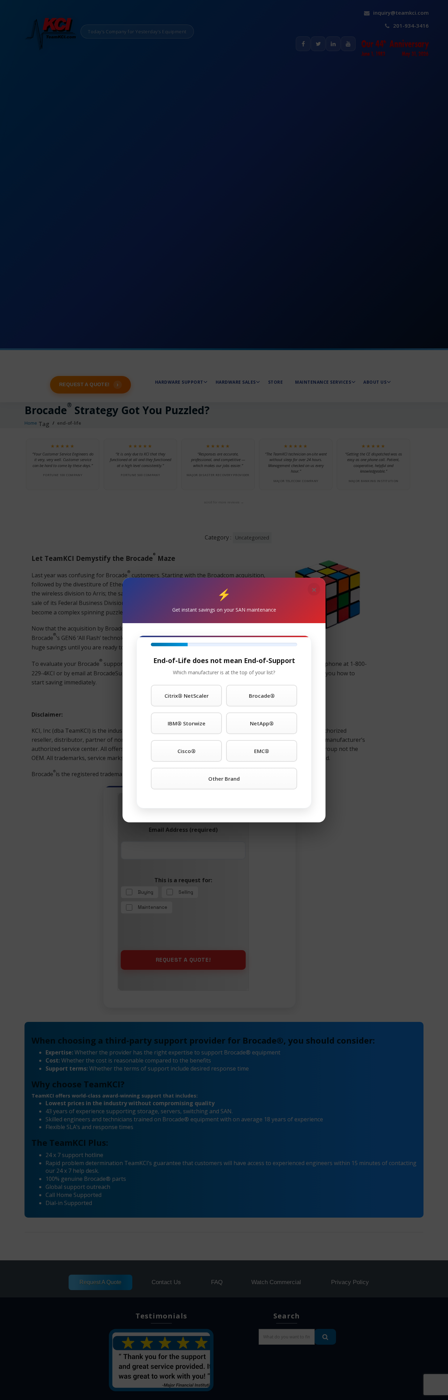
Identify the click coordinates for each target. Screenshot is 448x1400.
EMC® (261, 750)
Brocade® (262, 695)
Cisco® (186, 750)
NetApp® (262, 723)
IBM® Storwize (186, 723)
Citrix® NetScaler (186, 695)
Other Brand (224, 778)
